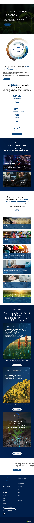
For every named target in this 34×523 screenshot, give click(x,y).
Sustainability (17, 214)
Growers (4, 503)
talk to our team (17, 469)
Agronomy (19, 480)
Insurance (17, 212)
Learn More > (6, 169)
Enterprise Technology (21, 483)
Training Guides (20, 500)
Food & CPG (17, 210)
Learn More (7, 24)
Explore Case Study (17, 409)
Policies (19, 518)
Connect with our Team (17, 133)
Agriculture (17, 209)
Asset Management (6, 497)
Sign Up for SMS (9, 510)
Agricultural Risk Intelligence (22, 478)
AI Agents (19, 481)
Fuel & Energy (17, 211)
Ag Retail (4, 495)
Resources (19, 497)
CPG (4, 500)
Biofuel (4, 498)
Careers (19, 498)
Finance (17, 213)
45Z (18, 489)
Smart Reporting (20, 486)
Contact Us (10, 507)
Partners (19, 495)
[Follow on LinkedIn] (4, 514)
